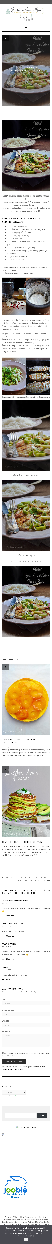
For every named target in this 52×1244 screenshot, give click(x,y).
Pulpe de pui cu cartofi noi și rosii (30, 880)
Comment (6, 1032)
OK (26, 1240)
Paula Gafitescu (9, 944)
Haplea (5, 967)
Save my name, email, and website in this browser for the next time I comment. (26, 1054)
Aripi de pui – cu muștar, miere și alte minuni (26, 877)
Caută (7, 1111)
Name (4, 999)
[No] (48, 1234)
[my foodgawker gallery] (26, 1127)
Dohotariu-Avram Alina (12, 924)
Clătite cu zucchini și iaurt (23, 842)
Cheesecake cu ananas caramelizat (19, 741)
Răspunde (10, 916)
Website (5, 1021)
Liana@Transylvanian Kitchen (15, 900)
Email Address (8, 1010)
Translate (20, 1096)
